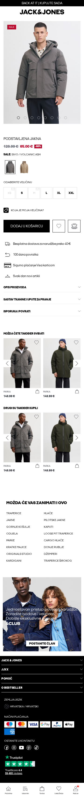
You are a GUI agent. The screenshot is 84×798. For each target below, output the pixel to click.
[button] (9, 193)
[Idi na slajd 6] (52, 117)
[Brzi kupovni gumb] (37, 391)
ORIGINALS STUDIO (19, 554)
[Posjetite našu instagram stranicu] (14, 749)
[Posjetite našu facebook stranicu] (6, 749)
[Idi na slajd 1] (18, 117)
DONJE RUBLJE (54, 547)
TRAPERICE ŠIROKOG (58, 560)
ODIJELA (12, 533)
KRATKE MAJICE (16, 547)
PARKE (10, 540)
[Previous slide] (7, 363)
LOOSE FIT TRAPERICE (58, 533)
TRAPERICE (13, 513)
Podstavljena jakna (22, 139)
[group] (22, 368)
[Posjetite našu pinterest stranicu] (29, 749)
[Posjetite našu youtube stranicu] (21, 749)
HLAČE (48, 513)
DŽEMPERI (50, 554)
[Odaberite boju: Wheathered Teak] (24, 167)
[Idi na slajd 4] (38, 117)
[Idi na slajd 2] (25, 117)
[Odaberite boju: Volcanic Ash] (10, 167)
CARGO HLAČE (54, 540)
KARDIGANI (13, 560)
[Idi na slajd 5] (45, 117)
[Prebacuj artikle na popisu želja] (58, 226)
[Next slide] (76, 363)
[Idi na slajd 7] (58, 117)
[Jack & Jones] (42, 13)
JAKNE (10, 520)
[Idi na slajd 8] (65, 117)
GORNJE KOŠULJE (18, 526)
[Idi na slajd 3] (32, 117)
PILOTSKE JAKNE (54, 520)
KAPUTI (48, 526)
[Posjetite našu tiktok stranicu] (36, 749)
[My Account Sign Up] (42, 614)
